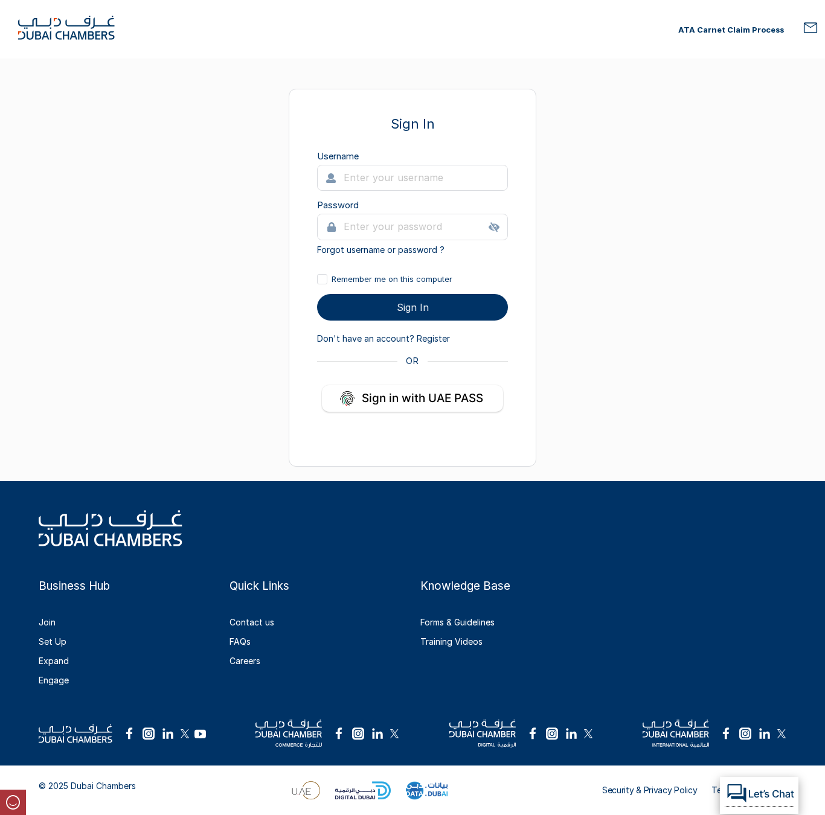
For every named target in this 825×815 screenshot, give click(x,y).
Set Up (52, 641)
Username (338, 156)
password (419, 250)
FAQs (240, 641)
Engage (54, 680)
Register (433, 338)
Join (47, 622)
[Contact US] (810, 33)
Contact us (252, 622)
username (367, 250)
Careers (245, 661)
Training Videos (451, 641)
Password (338, 205)
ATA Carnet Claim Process (731, 29)
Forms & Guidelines (457, 622)
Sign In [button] (413, 307)
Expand (54, 661)
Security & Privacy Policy (650, 790)
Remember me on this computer (392, 279)
